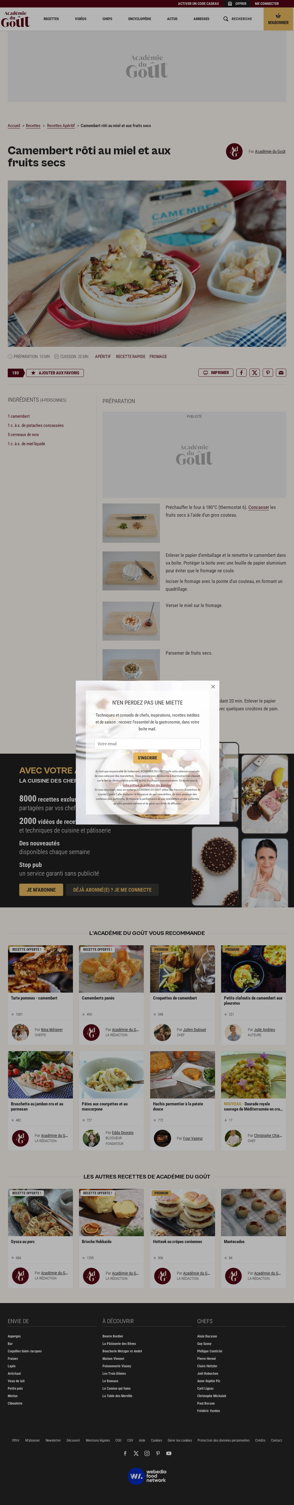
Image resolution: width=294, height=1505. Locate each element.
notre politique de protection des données (147, 785)
